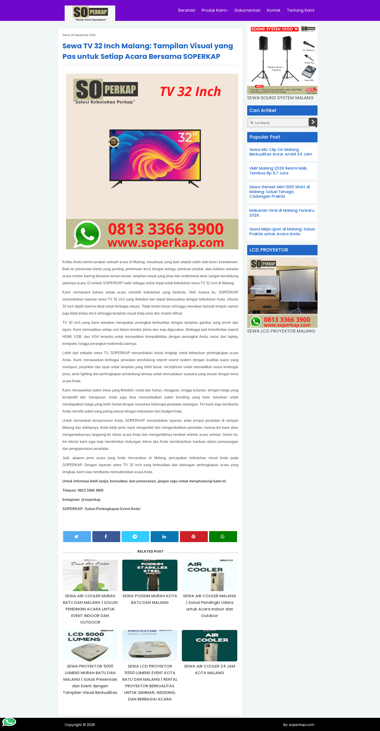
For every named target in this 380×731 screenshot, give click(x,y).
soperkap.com (301, 724)
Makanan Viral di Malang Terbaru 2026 (281, 213)
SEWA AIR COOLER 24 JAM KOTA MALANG (209, 669)
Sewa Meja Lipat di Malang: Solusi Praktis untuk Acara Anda (282, 231)
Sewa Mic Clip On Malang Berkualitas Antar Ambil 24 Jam (280, 152)
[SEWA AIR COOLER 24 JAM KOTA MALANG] (209, 645)
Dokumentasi (247, 10)
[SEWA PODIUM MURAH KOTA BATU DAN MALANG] (150, 575)
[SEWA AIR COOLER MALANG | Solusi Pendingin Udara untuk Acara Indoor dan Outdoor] (209, 575)
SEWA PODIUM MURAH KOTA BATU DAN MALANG (149, 599)
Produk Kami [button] (214, 10)
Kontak (273, 10)
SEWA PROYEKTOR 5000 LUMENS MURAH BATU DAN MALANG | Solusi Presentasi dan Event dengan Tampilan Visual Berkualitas (90, 679)
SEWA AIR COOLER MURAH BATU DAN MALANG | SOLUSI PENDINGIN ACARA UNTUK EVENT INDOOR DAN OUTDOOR (90, 609)
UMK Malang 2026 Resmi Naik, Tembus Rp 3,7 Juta (278, 170)
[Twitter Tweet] (77, 536)
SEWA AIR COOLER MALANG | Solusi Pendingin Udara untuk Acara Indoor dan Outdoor (209, 605)
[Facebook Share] (106, 536)
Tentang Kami (300, 10)
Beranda (186, 10)
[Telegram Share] (135, 536)
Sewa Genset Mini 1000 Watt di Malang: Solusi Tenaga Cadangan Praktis (279, 191)
